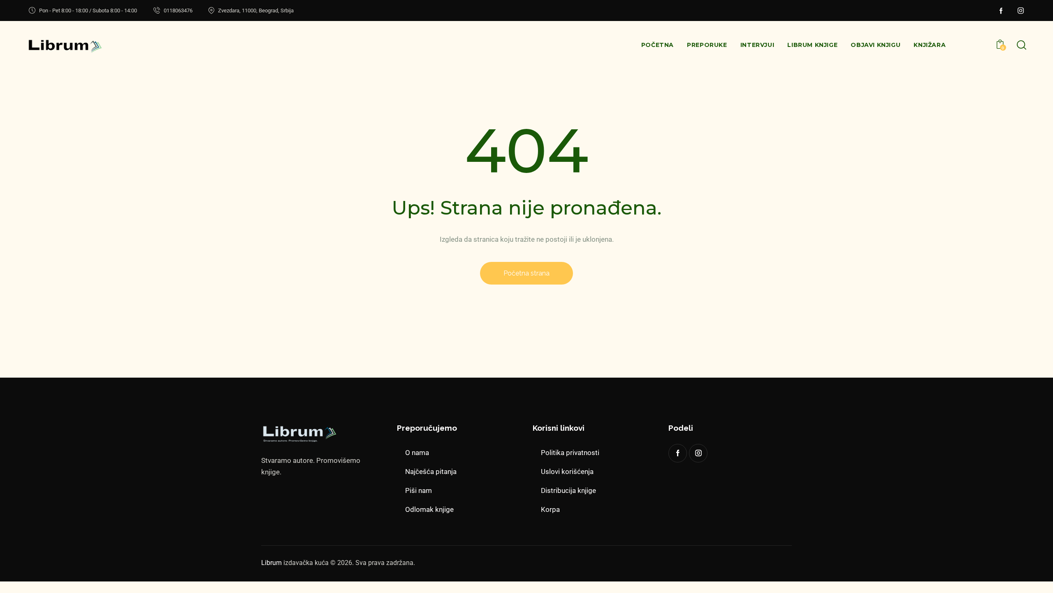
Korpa (550, 509)
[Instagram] (1021, 11)
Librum (271, 563)
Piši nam (418, 490)
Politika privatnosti (570, 452)
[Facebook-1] (1001, 11)
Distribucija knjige (568, 490)
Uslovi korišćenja (567, 471)
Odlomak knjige (429, 509)
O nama (417, 452)
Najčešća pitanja (431, 471)
